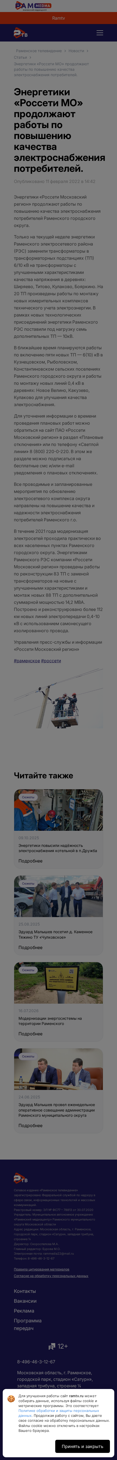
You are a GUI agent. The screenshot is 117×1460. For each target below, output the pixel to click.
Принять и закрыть (82, 1446)
